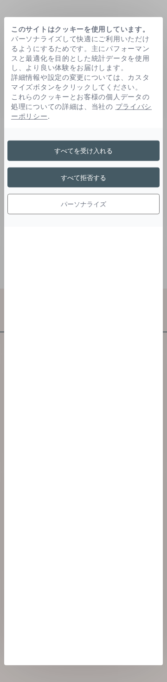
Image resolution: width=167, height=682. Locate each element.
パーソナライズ (83, 203)
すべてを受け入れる (83, 150)
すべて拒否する (83, 177)
